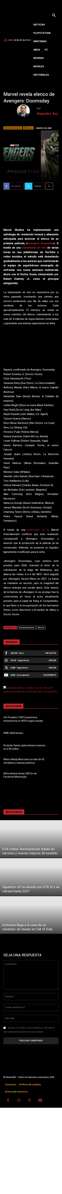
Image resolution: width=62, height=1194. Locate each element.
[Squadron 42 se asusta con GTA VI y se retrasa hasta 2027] (31, 877)
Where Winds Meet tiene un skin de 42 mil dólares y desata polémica (23, 761)
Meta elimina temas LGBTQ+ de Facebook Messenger (20, 775)
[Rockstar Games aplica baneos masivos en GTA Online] (54, 747)
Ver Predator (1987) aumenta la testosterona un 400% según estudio (23, 719)
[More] (49, 186)
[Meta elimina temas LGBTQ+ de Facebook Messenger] (54, 775)
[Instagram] (18, 1100)
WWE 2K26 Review (13, 733)
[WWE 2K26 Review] (54, 733)
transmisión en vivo (34, 248)
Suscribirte (49, 675)
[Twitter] (29, 1100)
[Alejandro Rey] (27, 110)
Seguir (52, 660)
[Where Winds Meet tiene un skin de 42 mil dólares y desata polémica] (54, 762)
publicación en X (37, 530)
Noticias (28, 128)
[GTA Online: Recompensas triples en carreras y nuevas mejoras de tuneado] (31, 839)
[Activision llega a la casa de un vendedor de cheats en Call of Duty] (31, 915)
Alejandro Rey (47, 113)
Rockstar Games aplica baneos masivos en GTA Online (24, 747)
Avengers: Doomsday (40, 243)
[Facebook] (8, 1100)
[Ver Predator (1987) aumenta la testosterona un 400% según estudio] (54, 719)
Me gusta (51, 653)
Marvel (41, 627)
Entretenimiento (12, 128)
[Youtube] (40, 1100)
